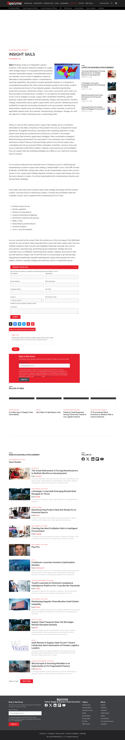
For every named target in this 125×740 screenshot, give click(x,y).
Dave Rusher (15, 462)
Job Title (48, 289)
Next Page (27, 681)
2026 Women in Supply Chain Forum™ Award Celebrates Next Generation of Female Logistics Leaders (55, 645)
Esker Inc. (38, 669)
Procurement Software (17, 459)
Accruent (38, 476)
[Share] (15, 324)
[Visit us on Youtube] (102, 459)
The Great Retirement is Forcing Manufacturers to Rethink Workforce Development (93, 73)
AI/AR (33, 560)
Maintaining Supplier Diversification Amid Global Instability (55, 602)
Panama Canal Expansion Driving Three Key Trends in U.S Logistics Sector (74, 414)
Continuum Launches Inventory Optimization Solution (53, 563)
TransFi (37, 588)
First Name (14, 273)
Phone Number (50, 281)
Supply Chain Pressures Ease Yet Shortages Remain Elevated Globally (52, 623)
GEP (36, 628)
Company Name (15, 289)
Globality (38, 534)
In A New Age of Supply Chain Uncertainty (21, 413)
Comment (13, 307)
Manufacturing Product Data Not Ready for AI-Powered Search (92, 97)
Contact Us (42, 733)
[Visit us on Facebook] (83, 459)
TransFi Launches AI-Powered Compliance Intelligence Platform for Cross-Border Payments (55, 584)
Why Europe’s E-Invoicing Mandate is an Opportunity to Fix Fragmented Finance (50, 664)
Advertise (51, 733)
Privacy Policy (49, 376)
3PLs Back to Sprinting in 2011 (48, 412)
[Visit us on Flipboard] (97, 459)
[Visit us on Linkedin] (92, 459)
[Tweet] (24, 324)
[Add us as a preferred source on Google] (32, 324)
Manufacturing (36, 507)
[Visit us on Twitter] (88, 459)
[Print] (10, 324)
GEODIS (37, 497)
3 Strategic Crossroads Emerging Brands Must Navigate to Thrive (93, 85)
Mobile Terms (37, 376)
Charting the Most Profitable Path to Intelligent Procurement (93, 108)
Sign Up (24, 379)
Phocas (37, 607)
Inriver (37, 515)
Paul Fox (35, 547)
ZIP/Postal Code (50, 297)
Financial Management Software (42, 580)
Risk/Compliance (14, 410)
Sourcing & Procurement (18, 50)
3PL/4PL (38, 410)
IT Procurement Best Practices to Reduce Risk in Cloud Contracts (102, 414)
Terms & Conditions (72, 733)
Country (13, 297)
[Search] (111, 3)
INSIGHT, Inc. (17, 59)
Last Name (49, 273)
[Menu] (116, 3)
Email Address (15, 281)
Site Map (83, 733)
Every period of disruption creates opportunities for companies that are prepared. (54, 500)
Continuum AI (39, 568)
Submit (15, 317)
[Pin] (28, 324)
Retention (35, 468)
